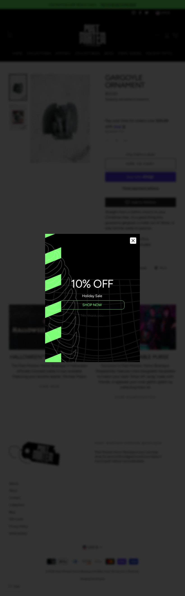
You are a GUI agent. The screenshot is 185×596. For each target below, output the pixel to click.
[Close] (133, 240)
